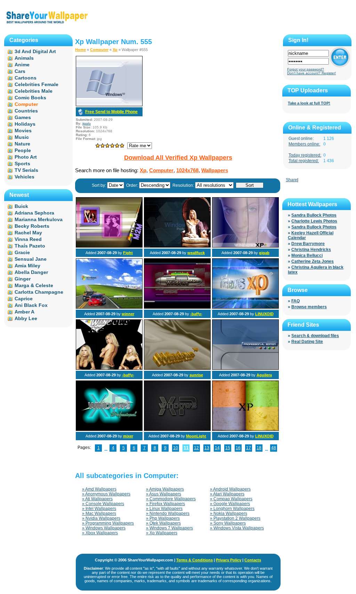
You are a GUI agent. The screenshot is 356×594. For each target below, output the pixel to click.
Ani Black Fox (31, 305)
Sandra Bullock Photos (314, 215)
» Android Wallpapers (230, 489)
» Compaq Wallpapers (231, 498)
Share (291, 179)
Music (22, 137)
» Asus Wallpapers (163, 494)
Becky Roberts (32, 226)
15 (227, 447)
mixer (128, 436)
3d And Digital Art (35, 51)
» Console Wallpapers (103, 503)
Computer (99, 50)
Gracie (22, 252)
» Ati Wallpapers (97, 498)
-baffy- (196, 314)
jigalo (86, 123)
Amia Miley (27, 265)
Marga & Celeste (34, 285)
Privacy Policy (228, 560)
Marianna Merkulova (39, 219)
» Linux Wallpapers (164, 508)
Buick (21, 206)
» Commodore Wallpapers (171, 498)
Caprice (24, 298)
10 (175, 447)
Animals (24, 58)
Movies (23, 130)
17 (248, 447)
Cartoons (26, 78)
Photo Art (26, 157)
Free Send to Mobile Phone (111, 111)
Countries (26, 111)
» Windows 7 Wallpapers (169, 528)
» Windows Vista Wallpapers (237, 528)
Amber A (24, 312)
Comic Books (30, 97)
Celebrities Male (33, 91)
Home (80, 50)
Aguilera (264, 375)
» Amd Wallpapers (99, 489)
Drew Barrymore (308, 243)
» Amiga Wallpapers (165, 489)
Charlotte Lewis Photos (314, 221)
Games (23, 117)
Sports (22, 163)
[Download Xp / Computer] (109, 105)
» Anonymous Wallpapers (106, 494)
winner (128, 314)
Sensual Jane (31, 259)
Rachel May (28, 232)
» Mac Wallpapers (99, 513)
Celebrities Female (36, 84)
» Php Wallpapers (163, 518)
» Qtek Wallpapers (163, 523)
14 (217, 447)
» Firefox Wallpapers (165, 503)
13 (206, 447)
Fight (128, 253)
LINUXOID (264, 314)
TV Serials (26, 170)
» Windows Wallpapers (104, 528)
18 (259, 447)
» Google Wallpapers (230, 503)
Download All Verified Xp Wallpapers (178, 157)
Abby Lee (26, 318)
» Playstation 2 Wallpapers (235, 518)
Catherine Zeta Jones (312, 261)
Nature (22, 144)
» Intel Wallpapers (99, 508)
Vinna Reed (28, 239)
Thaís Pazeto (30, 246)
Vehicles (24, 176)
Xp (115, 50)
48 (273, 447)
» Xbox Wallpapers (100, 532)
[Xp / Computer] (109, 246)
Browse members (309, 306)
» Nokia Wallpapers (228, 513)
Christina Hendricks (311, 249)
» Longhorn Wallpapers (232, 508)
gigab (264, 253)
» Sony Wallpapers (228, 523)
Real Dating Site (307, 341)
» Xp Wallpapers (161, 532)
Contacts (252, 560)
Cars (20, 71)
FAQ (295, 301)
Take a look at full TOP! (309, 103)
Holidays (25, 124)
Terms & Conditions (194, 560)
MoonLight (196, 436)
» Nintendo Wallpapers (167, 513)
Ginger (23, 279)
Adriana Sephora (34, 213)
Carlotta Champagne (39, 292)
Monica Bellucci (307, 255)
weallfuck (196, 253)
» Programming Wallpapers (108, 523)
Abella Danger (31, 272)
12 (196, 447)
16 (238, 447)
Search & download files (315, 335)
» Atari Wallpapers (227, 494)
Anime (22, 64)
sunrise (196, 375)
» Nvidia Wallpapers (101, 518)
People (23, 150)
